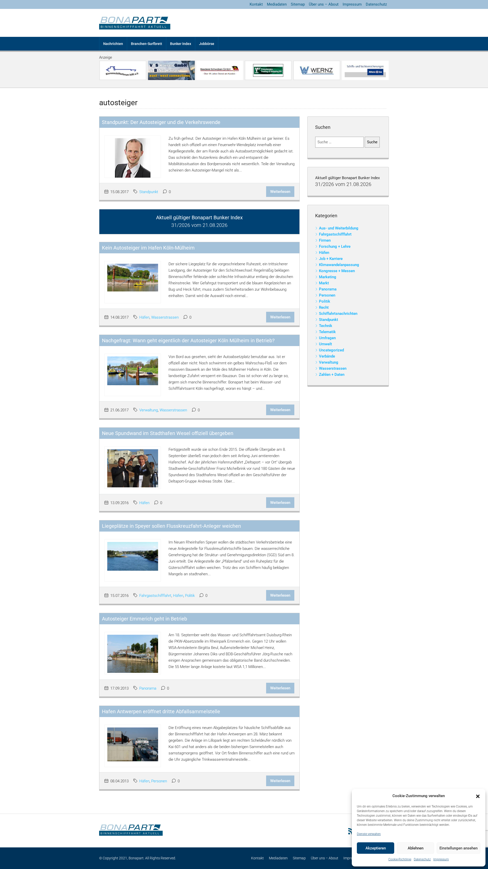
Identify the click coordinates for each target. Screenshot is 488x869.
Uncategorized (331, 350)
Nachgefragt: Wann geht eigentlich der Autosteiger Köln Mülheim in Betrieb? (188, 340)
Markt (324, 283)
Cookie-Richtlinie (399, 859)
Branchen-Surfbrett (146, 44)
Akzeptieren (375, 848)
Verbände (327, 356)
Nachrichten (113, 44)
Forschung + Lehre (334, 246)
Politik (190, 595)
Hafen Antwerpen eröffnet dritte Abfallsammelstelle (161, 711)
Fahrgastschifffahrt (155, 595)
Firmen (325, 240)
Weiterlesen (280, 191)
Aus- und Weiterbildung (338, 228)
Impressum (441, 859)
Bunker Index (180, 44)
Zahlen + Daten (331, 374)
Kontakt (256, 4)
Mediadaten (277, 4)
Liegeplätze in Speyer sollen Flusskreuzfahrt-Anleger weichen (171, 526)
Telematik (327, 332)
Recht (324, 307)
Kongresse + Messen (337, 271)
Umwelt (325, 344)
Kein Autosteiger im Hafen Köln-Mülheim (148, 248)
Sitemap (298, 4)
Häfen (144, 317)
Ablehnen (415, 848)
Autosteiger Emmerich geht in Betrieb (144, 619)
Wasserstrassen (165, 317)
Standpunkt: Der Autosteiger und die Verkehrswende (161, 122)
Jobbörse (206, 44)
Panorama (147, 688)
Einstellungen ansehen (458, 848)
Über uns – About (324, 4)
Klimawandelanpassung (339, 264)
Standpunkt (148, 192)
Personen (159, 781)
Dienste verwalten (369, 834)
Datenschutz (422, 859)
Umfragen (327, 338)
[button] (477, 796)
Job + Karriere (331, 258)
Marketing (327, 277)
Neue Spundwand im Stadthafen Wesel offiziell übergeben (167, 433)
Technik (325, 325)
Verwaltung (148, 410)
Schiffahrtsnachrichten (338, 313)
